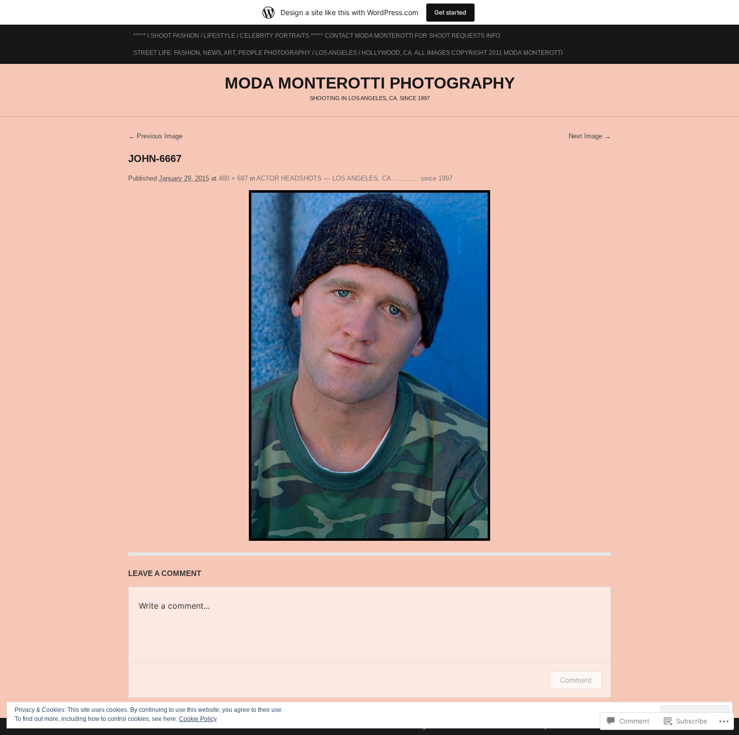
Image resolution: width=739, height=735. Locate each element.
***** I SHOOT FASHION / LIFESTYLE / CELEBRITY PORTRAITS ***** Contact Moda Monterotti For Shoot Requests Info (316, 35)
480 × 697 (233, 178)
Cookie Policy (198, 718)
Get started (450, 12)
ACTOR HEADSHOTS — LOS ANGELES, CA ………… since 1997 (354, 178)
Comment (576, 680)
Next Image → (590, 136)
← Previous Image (155, 136)
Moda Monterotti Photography (370, 83)
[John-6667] (369, 365)
